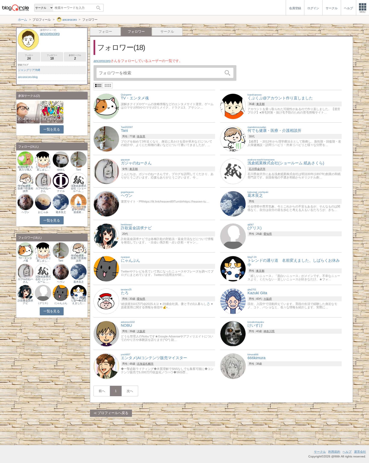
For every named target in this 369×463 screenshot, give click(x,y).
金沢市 (261, 169)
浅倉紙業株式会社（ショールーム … (78, 188)
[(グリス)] (233, 236)
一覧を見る (51, 129)
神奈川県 (269, 331)
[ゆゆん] (61, 159)
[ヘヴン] (106, 203)
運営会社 (360, 451)
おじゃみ (43, 212)
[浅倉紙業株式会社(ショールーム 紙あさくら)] (233, 171)
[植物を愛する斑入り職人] (25, 159)
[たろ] (106, 301)
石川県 (253, 169)
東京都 (260, 104)
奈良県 (141, 136)
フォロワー (52, 57)
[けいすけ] (233, 333)
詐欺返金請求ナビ (25, 301)
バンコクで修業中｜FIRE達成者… (78, 209)
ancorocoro (102, 61)
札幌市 (149, 363)
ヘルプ (347, 451)
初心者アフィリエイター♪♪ (28, 120)
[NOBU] (106, 333)
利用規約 (334, 451)
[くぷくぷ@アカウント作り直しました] (233, 106)
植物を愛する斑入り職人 (25, 168)
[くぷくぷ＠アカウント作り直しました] (43, 159)
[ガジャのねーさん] (106, 171)
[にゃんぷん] (106, 268)
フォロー (105, 31)
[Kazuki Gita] (233, 301)
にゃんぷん (60, 303)
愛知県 (268, 233)
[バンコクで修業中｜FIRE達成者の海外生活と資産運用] (78, 201)
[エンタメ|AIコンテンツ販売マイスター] (106, 366)
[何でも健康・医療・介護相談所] (233, 138)
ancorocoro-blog (28, 77)
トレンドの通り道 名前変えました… (78, 300)
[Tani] (106, 138)
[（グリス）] (43, 292)
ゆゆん (61, 169)
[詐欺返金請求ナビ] (106, 236)
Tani (78, 169)
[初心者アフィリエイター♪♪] (28, 111)
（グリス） (43, 303)
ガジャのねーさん (43, 189)
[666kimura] (233, 366)
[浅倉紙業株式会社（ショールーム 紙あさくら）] (78, 180)
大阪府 (268, 298)
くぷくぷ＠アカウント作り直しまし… (43, 167)
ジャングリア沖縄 (29, 70)
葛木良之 (61, 212)
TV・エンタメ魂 (25, 259)
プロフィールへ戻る (113, 413)
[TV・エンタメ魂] (106, 106)
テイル (61, 191)
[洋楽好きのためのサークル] (52, 111)
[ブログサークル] (15, 7)
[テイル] (61, 180)
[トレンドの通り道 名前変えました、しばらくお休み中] (233, 268)
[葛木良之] (233, 203)
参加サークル (75, 57)
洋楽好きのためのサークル (52, 120)
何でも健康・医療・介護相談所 (25, 188)
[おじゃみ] (43, 201)
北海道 (141, 363)
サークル (167, 31)
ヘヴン (25, 212)
